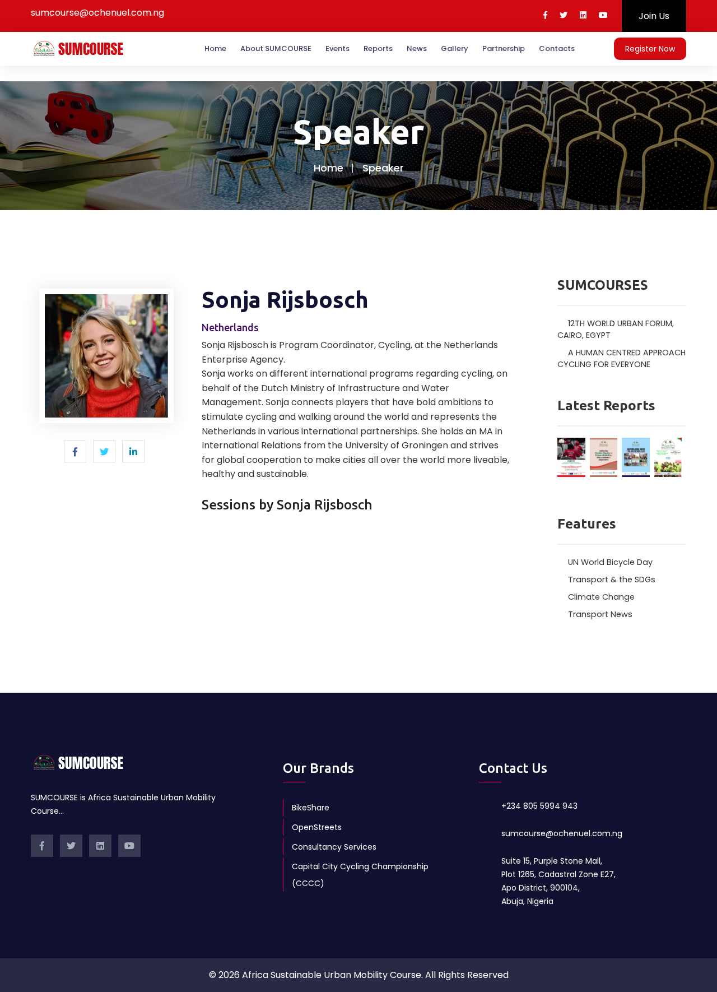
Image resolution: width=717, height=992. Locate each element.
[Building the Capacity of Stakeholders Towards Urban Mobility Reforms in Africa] (668, 456)
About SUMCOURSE (275, 48)
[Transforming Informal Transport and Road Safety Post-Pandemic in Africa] (636, 456)
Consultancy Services (334, 846)
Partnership (503, 48)
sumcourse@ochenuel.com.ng (561, 833)
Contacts (557, 48)
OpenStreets (317, 827)
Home (215, 48)
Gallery (454, 48)
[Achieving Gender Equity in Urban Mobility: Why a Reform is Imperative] (604, 456)
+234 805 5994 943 (539, 806)
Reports (378, 48)
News (417, 48)
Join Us (654, 16)
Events (337, 48)
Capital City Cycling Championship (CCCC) (360, 875)
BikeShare (310, 807)
